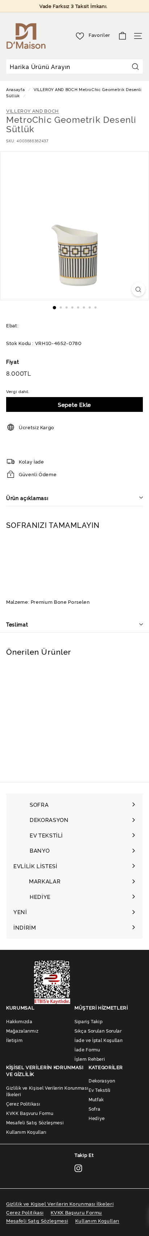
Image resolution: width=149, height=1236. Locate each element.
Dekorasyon (102, 1080)
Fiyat (12, 361)
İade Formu (87, 1049)
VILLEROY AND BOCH (55, 89)
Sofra (94, 1109)
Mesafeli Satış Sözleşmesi (35, 1122)
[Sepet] (122, 36)
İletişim (14, 1040)
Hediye (97, 1118)
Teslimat (17, 624)
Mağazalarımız (22, 1031)
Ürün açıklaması (27, 497)
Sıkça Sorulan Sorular (98, 1031)
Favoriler (99, 34)
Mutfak (96, 1099)
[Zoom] (138, 289)
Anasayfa (16, 89)
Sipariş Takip (88, 1021)
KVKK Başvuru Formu (30, 1113)
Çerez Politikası (23, 1104)
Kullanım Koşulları (26, 1132)
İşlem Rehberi (89, 1059)
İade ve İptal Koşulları (98, 1040)
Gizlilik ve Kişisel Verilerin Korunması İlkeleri (47, 1091)
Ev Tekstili (100, 1090)
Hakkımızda (19, 1021)
